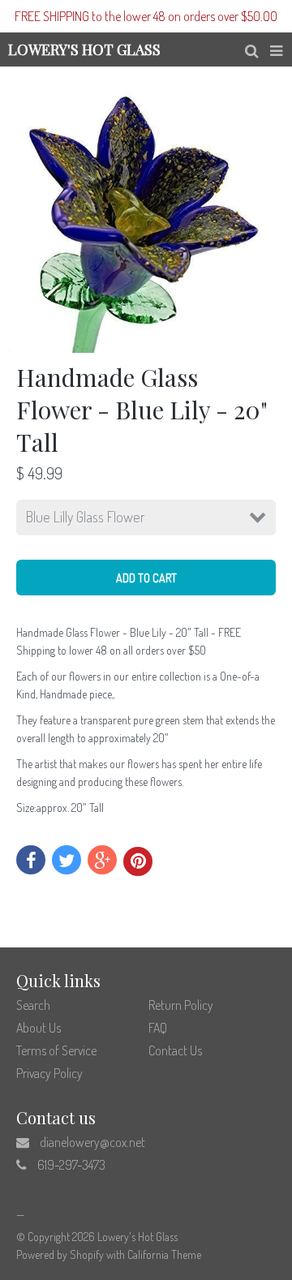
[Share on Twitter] (66, 859)
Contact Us (175, 1050)
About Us (38, 1028)
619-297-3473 (71, 1165)
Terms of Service (56, 1050)
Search (33, 1005)
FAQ (157, 1028)
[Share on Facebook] (30, 859)
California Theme (164, 1254)
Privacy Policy (49, 1073)
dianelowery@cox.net (92, 1142)
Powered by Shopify (60, 1254)
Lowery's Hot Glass (137, 1236)
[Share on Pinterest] (137, 861)
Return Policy (180, 1005)
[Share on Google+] (102, 859)
